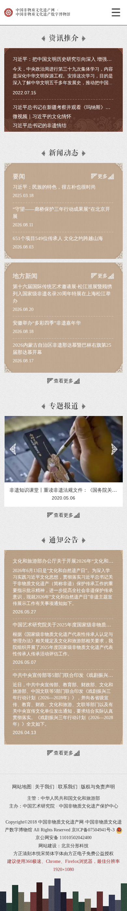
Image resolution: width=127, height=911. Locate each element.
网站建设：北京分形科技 (63, 845)
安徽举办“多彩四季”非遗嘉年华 (47, 323)
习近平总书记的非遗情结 (39, 125)
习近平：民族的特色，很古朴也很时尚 (54, 187)
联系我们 (68, 786)
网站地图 (22, 786)
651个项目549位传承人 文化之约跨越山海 (58, 238)
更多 (102, 176)
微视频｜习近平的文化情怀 (42, 116)
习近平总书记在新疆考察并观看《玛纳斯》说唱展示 (69, 107)
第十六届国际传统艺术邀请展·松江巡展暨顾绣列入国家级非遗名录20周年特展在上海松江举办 (62, 293)
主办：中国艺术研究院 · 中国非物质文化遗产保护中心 (63, 806)
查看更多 (63, 380)
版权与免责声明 (98, 786)
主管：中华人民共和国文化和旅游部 (63, 798)
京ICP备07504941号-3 (93, 829)
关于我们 (44, 786)
